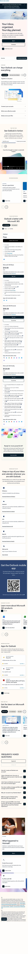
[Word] (7, 358)
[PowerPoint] (12, 358)
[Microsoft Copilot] (4, 358)
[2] (1, 910)
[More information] (14, 288)
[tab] (4, 75)
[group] (11, 192)
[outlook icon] (4, 259)
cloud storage (9, 253)
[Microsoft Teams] (4, 360)
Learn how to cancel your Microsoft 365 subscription (13, 903)
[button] (8, 58)
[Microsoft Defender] (22, 358)
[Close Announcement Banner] (24, 5)
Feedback (4, 919)
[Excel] (9, 358)
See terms (14, 273)
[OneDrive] (7, 300)
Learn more (9, 922)
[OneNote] (17, 358)
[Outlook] (4, 300)
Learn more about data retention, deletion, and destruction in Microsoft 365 (13, 907)
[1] (1, 897)
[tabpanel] (13, 98)
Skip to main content (4, 0)
